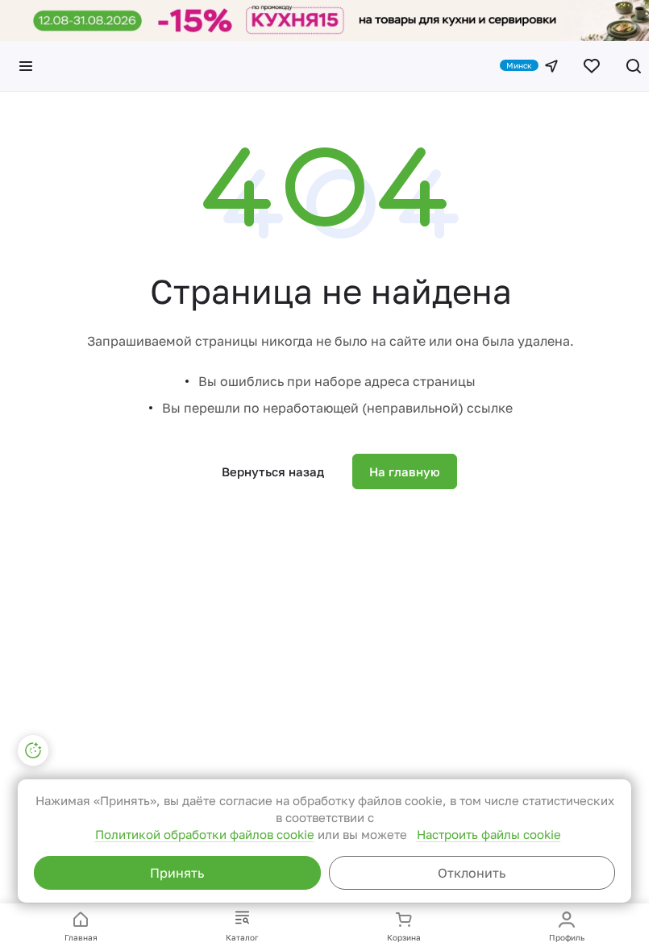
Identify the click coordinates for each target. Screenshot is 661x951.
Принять (177, 873)
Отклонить (471, 873)
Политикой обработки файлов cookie (204, 834)
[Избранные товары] (592, 66)
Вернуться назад (273, 471)
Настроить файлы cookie (489, 834)
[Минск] (551, 66)
